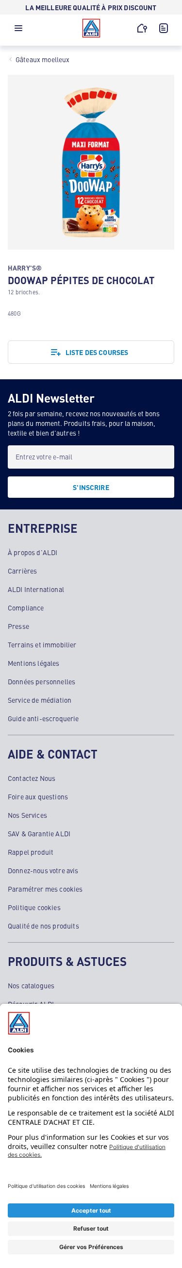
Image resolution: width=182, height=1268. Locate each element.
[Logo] (91, 28)
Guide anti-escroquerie (43, 718)
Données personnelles (41, 681)
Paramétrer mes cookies (45, 889)
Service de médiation (39, 700)
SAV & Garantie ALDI (39, 833)
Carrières (22, 570)
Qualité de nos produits (43, 925)
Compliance (26, 607)
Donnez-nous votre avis (43, 870)
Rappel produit (30, 852)
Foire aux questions (38, 796)
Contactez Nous (31, 778)
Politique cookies (34, 907)
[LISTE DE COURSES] (163, 28)
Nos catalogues (31, 985)
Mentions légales (34, 663)
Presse (18, 626)
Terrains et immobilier (42, 644)
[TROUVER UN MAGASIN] (142, 28)
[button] (18, 30)
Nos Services (27, 815)
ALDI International (36, 589)
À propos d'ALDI (32, 552)
